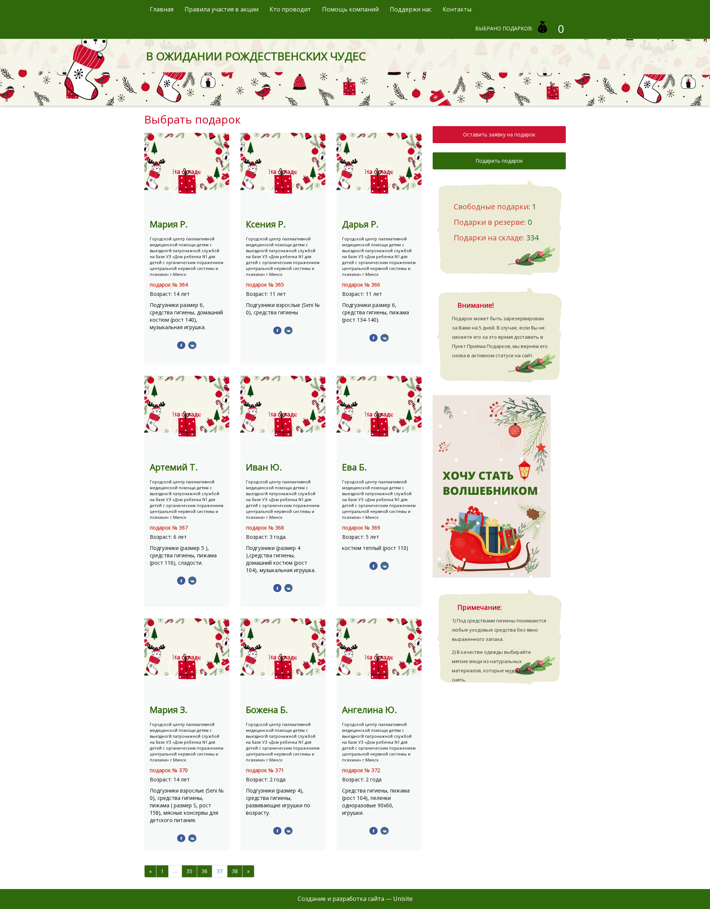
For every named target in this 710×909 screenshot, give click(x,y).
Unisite (403, 899)
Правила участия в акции (221, 9)
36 (204, 871)
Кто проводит (290, 9)
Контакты (457, 9)
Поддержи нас (411, 9)
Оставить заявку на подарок (499, 134)
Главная (161, 9)
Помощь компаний (350, 9)
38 (235, 871)
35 (189, 871)
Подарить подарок (499, 160)
